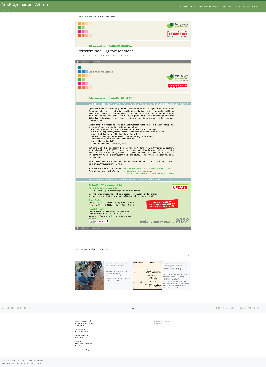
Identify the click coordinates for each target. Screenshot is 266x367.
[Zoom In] (91, 62)
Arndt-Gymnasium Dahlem (16, 360)
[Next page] (80, 62)
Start (77, 16)
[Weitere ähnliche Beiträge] (188, 255)
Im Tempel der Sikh (115, 265)
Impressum (158, 323)
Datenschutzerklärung (161, 321)
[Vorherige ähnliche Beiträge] (183, 255)
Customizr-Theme (35, 363)
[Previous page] (77, 62)
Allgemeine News (86, 16)
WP (13, 363)
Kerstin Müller (82, 56)
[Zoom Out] (90, 62)
